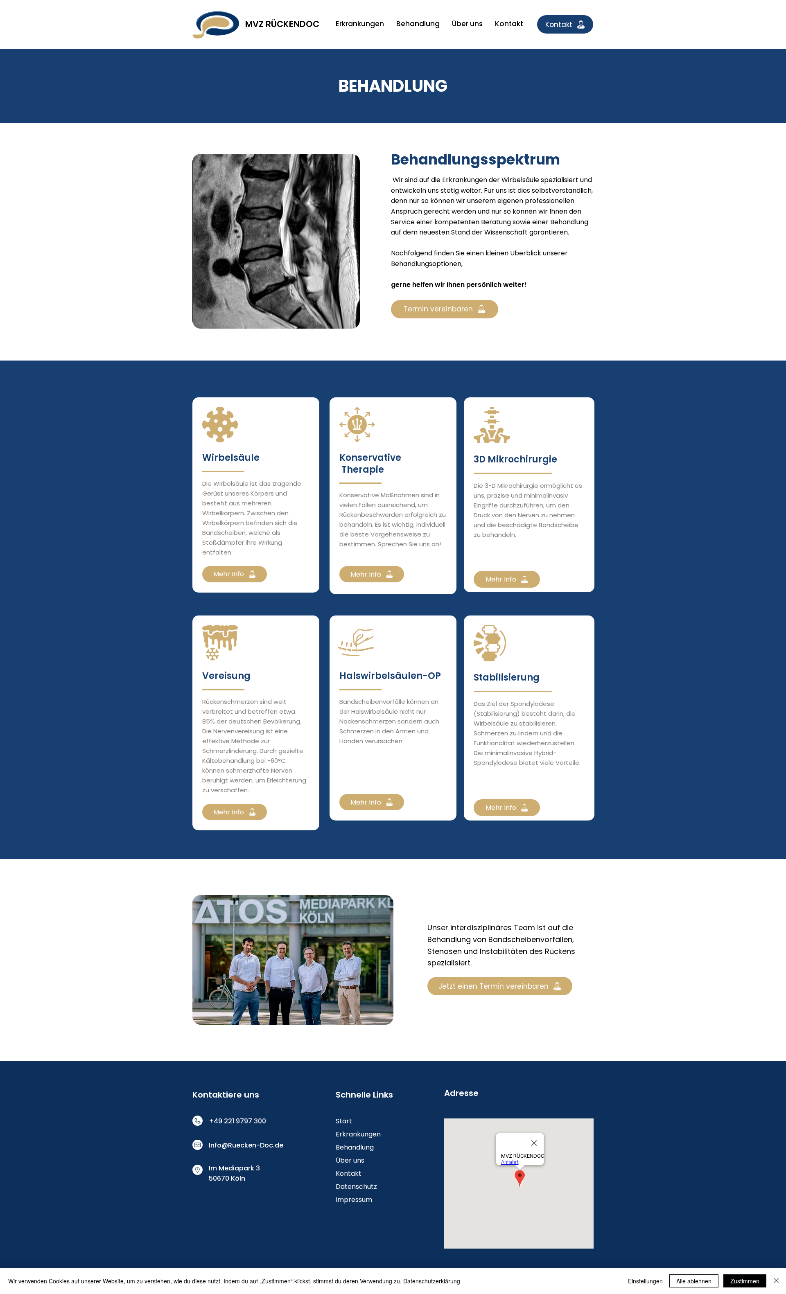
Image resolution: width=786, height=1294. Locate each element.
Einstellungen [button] (645, 1281)
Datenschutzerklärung (431, 1281)
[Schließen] (776, 1280)
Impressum (354, 1199)
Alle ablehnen (693, 1281)
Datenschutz (356, 1186)
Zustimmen (744, 1281)
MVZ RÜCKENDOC (282, 24)
